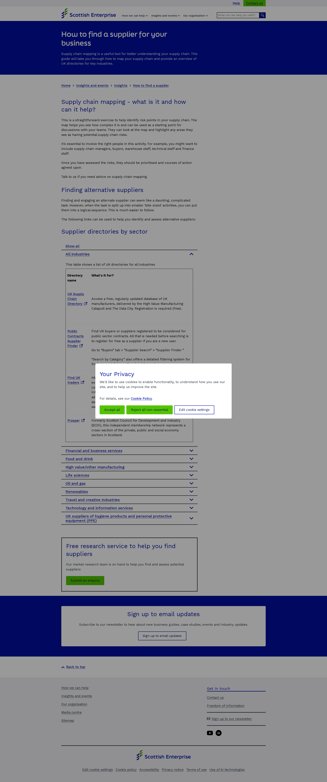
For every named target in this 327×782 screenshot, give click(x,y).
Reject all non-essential (149, 410)
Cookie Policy (141, 398)
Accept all (112, 410)
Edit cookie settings (194, 410)
